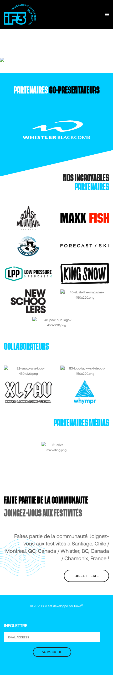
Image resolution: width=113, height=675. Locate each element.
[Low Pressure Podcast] (28, 273)
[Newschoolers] (28, 301)
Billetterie (86, 576)
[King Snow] (84, 273)
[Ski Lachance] (28, 245)
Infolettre (15, 625)
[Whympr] (84, 391)
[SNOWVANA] (28, 370)
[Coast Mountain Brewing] (28, 217)
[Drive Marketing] (56, 447)
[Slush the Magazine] (84, 294)
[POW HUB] (56, 322)
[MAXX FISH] (84, 217)
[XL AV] (28, 391)
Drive (78, 606)
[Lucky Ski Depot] (84, 370)
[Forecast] (84, 245)
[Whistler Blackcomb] (56, 129)
